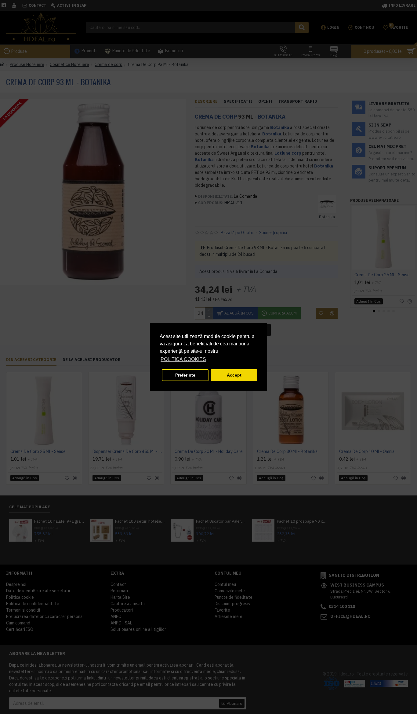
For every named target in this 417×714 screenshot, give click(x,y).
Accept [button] (234, 375)
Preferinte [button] (185, 375)
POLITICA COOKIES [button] (183, 359)
